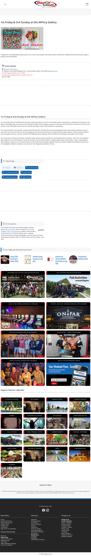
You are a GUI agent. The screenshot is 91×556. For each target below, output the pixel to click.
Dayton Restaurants (7, 523)
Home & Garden (36, 529)
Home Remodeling (36, 530)
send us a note (65, 493)
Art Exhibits (27, 172)
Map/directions (52, 71)
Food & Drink (65, 530)
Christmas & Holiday (11, 172)
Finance (33, 526)
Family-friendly (33, 168)
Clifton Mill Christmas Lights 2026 (14, 258)
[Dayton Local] (45, 4)
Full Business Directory (38, 539)
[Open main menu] (5, 4)
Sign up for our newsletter (8, 529)
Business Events (66, 524)
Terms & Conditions (6, 545)
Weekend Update (66, 536)
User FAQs (4, 542)
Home (2, 519)
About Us (3, 536)
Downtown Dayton (11, 177)
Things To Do (4, 526)
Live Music (64, 532)
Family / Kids (65, 529)
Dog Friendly (27, 177)
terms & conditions (30, 493)
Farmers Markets (36, 524)
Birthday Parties (36, 521)
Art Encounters (12, 69)
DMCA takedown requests (8, 543)
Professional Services (37, 532)
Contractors (34, 523)
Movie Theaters (66, 533)
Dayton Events (5, 524)
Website (7, 168)
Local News (4, 527)
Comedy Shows (65, 526)
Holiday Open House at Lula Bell (38, 258)
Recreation (34, 533)
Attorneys (34, 519)
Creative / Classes (66, 527)
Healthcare (34, 527)
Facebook (19, 168)
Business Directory (6, 521)
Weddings (34, 538)
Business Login (5, 540)
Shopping (34, 536)
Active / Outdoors (66, 523)
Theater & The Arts (67, 535)
